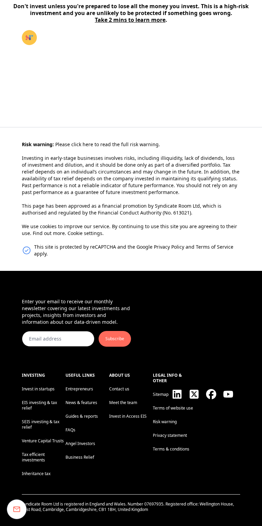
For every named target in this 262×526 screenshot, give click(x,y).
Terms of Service (214, 247)
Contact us (119, 389)
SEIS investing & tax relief (40, 424)
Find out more (49, 233)
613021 (181, 212)
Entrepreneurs (79, 389)
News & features (81, 402)
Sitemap (161, 394)
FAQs (70, 430)
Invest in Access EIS (128, 416)
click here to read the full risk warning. (115, 144)
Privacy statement (170, 435)
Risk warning (165, 422)
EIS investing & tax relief (39, 405)
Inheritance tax (36, 473)
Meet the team (123, 402)
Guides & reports (82, 416)
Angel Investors (80, 443)
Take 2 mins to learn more (130, 19)
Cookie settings (85, 233)
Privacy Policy (169, 247)
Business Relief (80, 457)
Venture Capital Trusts (43, 441)
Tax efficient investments (33, 457)
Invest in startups (38, 389)
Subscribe (114, 339)
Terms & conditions (171, 449)
